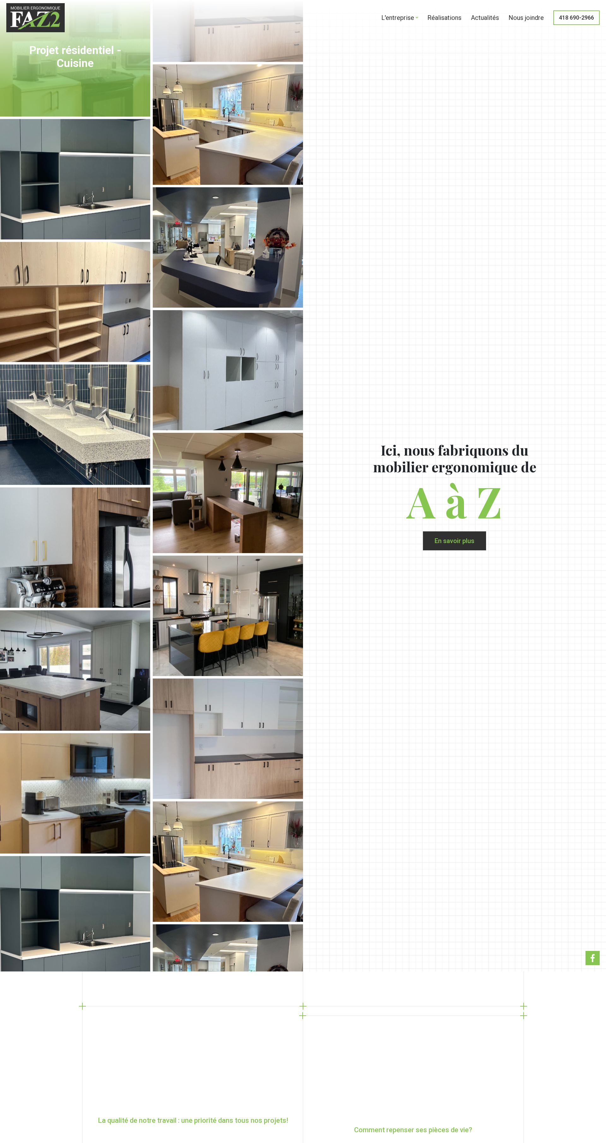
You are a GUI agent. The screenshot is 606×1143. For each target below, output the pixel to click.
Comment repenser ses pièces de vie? (413, 1130)
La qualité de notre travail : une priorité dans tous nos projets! (193, 1120)
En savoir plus (454, 541)
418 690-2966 (576, 17)
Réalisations (444, 18)
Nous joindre (526, 18)
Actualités (485, 18)
